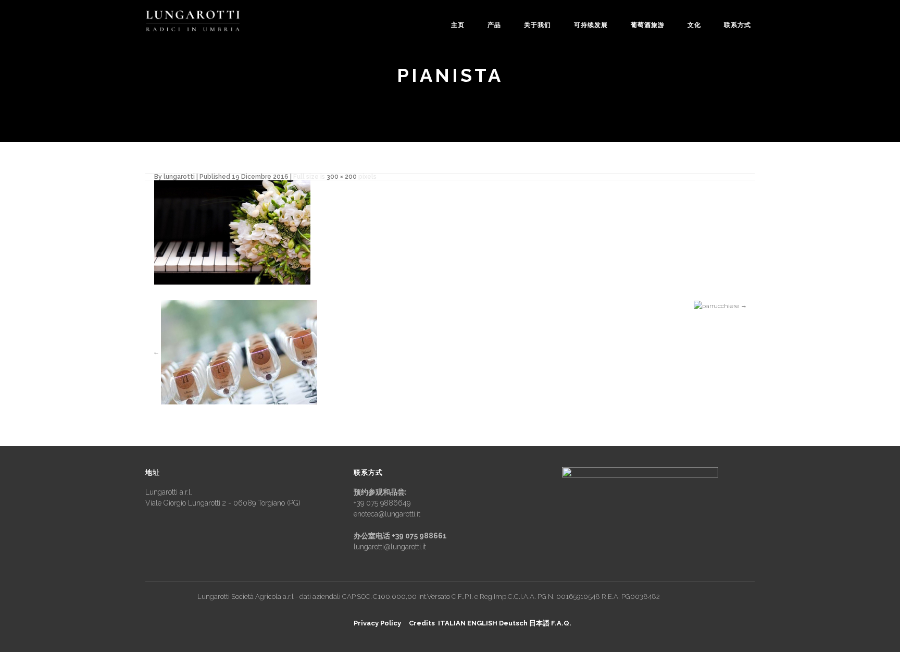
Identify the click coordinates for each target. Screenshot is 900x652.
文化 (694, 25)
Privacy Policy (377, 623)
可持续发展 (591, 25)
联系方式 (737, 25)
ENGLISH (482, 623)
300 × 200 (342, 176)
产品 (494, 25)
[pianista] (232, 232)
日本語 (539, 623)
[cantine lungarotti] (192, 20)
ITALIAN (452, 623)
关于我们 (537, 25)
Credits (422, 623)
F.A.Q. (561, 623)
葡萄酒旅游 (648, 25)
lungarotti (179, 176)
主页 (458, 25)
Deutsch (513, 623)
